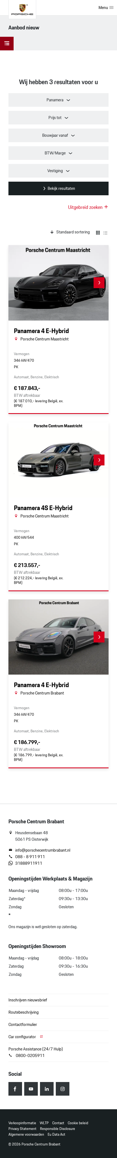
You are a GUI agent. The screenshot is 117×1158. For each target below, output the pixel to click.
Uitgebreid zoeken (86, 207)
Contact (58, 1123)
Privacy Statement (22, 1129)
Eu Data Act (56, 1134)
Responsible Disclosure (57, 1129)
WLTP (44, 1123)
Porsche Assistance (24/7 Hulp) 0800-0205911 (35, 1052)
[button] (99, 282)
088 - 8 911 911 (30, 857)
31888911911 (28, 863)
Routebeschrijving (23, 1012)
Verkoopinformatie (22, 1123)
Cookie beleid (78, 1123)
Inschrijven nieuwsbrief (27, 1000)
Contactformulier (22, 1024)
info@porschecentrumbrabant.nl (42, 850)
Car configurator (22, 1036)
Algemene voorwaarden (26, 1134)
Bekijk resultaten (61, 188)
